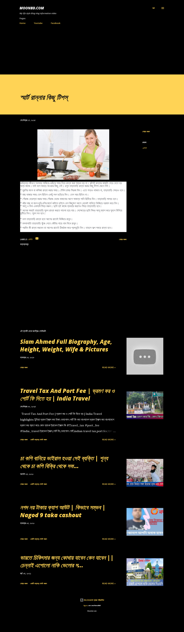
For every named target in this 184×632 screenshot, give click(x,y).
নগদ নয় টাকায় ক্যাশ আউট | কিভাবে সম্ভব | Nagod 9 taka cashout (63, 511)
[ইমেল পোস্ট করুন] (37, 239)
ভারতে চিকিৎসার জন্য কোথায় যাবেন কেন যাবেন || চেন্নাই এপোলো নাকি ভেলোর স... (67, 561)
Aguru (86, 606)
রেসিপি (144, 148)
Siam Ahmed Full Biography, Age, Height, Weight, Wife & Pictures (66, 345)
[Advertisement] (92, 48)
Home (22, 23)
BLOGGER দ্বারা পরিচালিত (94, 600)
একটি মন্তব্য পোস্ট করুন (38, 439)
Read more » (109, 367)
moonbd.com (32, 8)
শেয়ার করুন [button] (146, 131)
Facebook (55, 23)
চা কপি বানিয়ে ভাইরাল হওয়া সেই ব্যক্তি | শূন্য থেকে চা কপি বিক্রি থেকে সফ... (64, 462)
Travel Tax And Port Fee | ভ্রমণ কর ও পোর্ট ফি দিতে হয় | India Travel (67, 394)
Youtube (38, 23)
